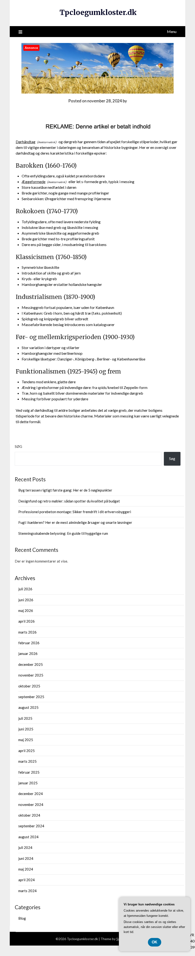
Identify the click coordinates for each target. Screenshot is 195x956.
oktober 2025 (29, 686)
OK (154, 942)
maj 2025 (25, 740)
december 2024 (30, 793)
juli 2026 (25, 589)
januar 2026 (28, 653)
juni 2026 (25, 600)
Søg (18, 446)
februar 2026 (28, 643)
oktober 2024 (29, 815)
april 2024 (26, 880)
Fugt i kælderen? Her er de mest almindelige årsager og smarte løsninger (75, 522)
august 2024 (28, 837)
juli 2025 (25, 718)
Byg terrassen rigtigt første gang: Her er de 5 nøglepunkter (65, 490)
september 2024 (31, 826)
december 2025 (30, 664)
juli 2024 (25, 847)
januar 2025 (28, 783)
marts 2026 (27, 632)
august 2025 (28, 707)
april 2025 (26, 750)
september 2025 (31, 697)
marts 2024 (27, 891)
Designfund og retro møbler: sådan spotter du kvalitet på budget (69, 501)
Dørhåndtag (25, 141)
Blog (22, 918)
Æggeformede (33, 181)
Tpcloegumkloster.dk (98, 12)
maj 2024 (25, 869)
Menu (171, 31)
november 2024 (30, 804)
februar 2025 (28, 772)
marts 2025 (27, 761)
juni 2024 (25, 858)
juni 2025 (25, 729)
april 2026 (26, 621)
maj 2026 (25, 610)
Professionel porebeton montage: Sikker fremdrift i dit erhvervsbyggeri (74, 512)
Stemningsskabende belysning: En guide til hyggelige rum (63, 533)
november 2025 (30, 675)
